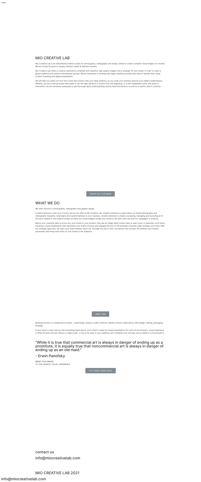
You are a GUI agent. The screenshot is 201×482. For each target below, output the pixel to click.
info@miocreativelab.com (57, 458)
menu (3, 2)
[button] (100, 194)
